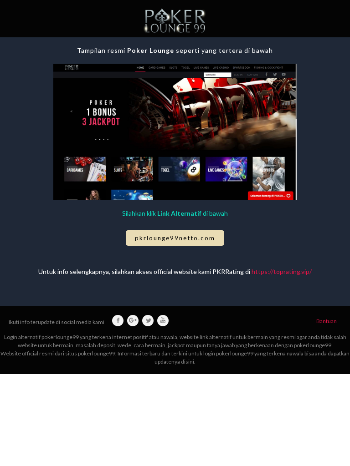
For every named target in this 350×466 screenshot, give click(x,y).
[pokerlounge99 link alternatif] (175, 21)
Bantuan (326, 321)
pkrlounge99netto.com (175, 238)
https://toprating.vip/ (282, 271)
